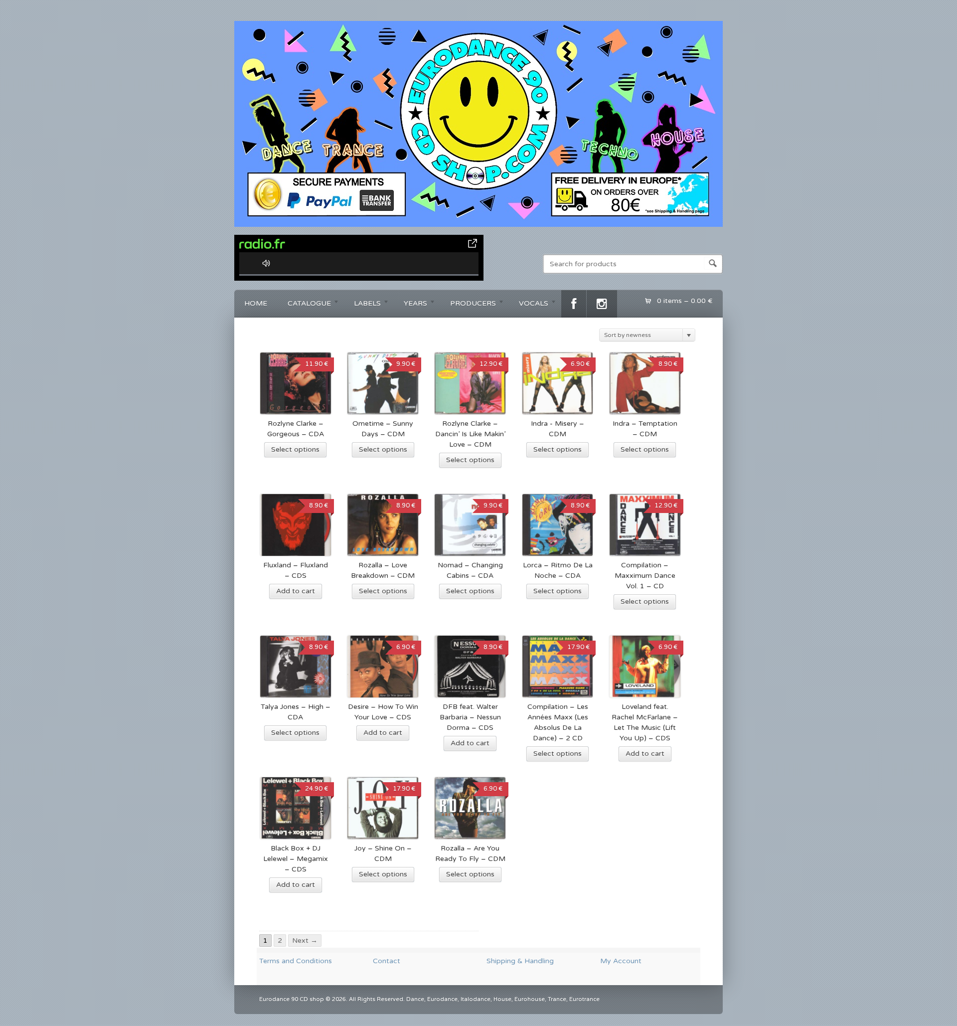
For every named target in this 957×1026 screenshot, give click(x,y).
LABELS (362, 305)
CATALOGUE (304, 305)
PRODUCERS (468, 305)
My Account (620, 961)
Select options (295, 449)
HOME (255, 303)
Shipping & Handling (520, 961)
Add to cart (295, 591)
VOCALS (528, 305)
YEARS (410, 305)
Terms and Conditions (295, 961)
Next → (305, 940)
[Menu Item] (573, 304)
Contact (386, 961)
